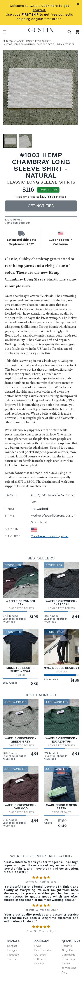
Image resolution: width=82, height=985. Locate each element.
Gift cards (40, 959)
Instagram (13, 950)
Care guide (68, 954)
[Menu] (4, 32)
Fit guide (67, 950)
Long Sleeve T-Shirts (20, 608)
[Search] (70, 32)
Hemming (68, 959)
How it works (42, 950)
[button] (40, 87)
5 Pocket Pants (61, 812)
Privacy (39, 963)
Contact (12, 945)
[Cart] (77, 32)
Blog (65, 972)
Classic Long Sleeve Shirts (32, 41)
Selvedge (62, 671)
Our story (40, 954)
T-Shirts (20, 675)
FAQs (37, 945)
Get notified (41, 206)
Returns (67, 945)
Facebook (13, 954)
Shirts (7, 41)
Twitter (11, 959)
